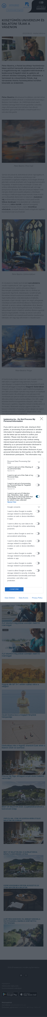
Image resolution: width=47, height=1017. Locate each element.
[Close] (42, 419)
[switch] (38, 467)
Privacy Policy (37, 598)
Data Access (23, 598)
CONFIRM (14, 589)
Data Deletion (10, 598)
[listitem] (23, 462)
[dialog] (23, 508)
